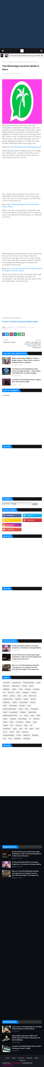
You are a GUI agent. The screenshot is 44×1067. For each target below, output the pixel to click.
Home (4, 62)
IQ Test (19, 735)
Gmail (5, 712)
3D (31, 725)
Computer (36, 689)
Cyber (18, 692)
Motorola (18, 725)
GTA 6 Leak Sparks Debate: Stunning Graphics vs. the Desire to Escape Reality (26, 647)
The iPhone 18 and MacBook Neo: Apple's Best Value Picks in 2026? (26, 381)
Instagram (21, 321)
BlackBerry (17, 738)
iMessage (35, 735)
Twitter (5, 321)
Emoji (35, 722)
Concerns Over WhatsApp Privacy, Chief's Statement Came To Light (26, 1047)
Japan (31, 729)
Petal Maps (26, 738)
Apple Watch (32, 712)
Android (12, 696)
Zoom (5, 732)
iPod (11, 725)
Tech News (31, 327)
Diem (18, 732)
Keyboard (27, 735)
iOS (4, 692)
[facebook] (11, 515)
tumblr (35, 321)
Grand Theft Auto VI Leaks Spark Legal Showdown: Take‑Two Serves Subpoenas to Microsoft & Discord (26, 657)
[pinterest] (32, 520)
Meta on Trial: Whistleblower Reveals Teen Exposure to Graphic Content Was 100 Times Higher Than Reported (25, 667)
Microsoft (11, 692)
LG (30, 719)
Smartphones (11, 327)
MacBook (18, 699)
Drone (26, 715)
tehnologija (7, 73)
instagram (29, 1058)
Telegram (23, 712)
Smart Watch (13, 706)
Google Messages (8, 735)
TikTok (5, 696)
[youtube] (11, 529)
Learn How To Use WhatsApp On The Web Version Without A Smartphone (27, 1028)
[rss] (11, 520)
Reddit (29, 321)
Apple (38, 683)
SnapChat (36, 719)
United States (24, 702)
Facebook (13, 321)
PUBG (11, 722)
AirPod (12, 732)
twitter (36, 1058)
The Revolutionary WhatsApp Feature (26, 147)
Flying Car (25, 732)
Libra (37, 729)
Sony (29, 706)
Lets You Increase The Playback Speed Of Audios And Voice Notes (22, 269)
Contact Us (21, 1058)
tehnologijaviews (8, 1065)
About (13, 1058)
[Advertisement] (22, 24)
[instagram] (11, 525)
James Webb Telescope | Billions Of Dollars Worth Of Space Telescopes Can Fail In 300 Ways (26, 1038)
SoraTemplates (15, 1063)
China (20, 689)
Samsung (28, 689)
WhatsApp (10, 62)
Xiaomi (5, 719)
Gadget (5, 725)
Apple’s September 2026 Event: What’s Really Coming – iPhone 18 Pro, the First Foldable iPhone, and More (26, 360)
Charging (12, 719)
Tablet (5, 722)
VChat (38, 715)
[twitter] (32, 515)
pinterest (22, 1060)
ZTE (26, 729)
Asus (10, 738)
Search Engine (22, 719)
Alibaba (28, 722)
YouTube (22, 706)
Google (24, 686)
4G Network (6, 729)
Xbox (26, 709)
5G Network (34, 709)
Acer (4, 738)
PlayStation (6, 702)
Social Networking (21, 327)
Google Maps (13, 712)
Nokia (26, 725)
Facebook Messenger (9, 709)
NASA (5, 706)
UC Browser (19, 722)
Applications (15, 686)
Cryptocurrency (8, 699)
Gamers (33, 692)
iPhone (31, 686)
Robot (21, 709)
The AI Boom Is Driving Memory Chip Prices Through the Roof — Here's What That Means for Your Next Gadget (26, 371)
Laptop (14, 702)
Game (19, 696)
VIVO (20, 729)
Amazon (32, 702)
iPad (25, 696)
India (32, 715)
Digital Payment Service (10, 715)
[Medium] (32, 525)
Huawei (26, 699)
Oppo (15, 729)
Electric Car (32, 696)
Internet (33, 699)
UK (21, 715)
